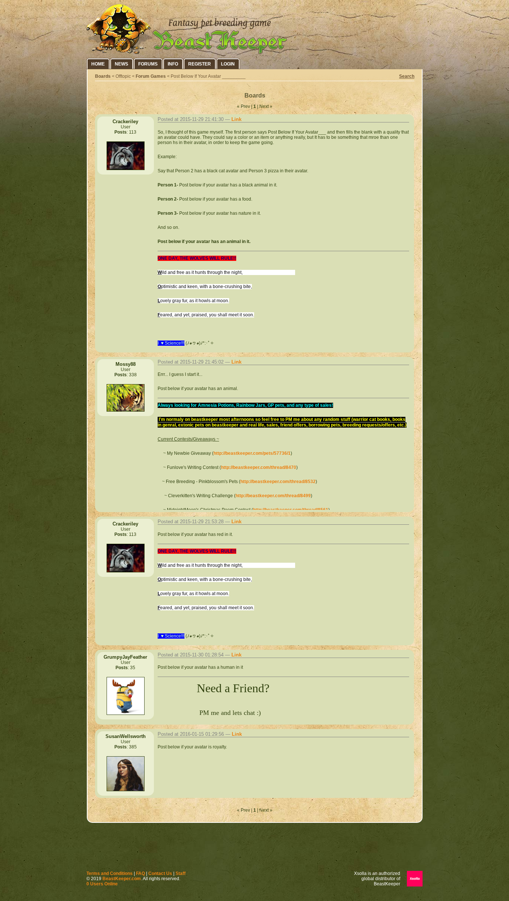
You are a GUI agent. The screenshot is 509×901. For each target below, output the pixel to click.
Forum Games (151, 76)
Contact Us (160, 873)
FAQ (140, 873)
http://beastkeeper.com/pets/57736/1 (252, 453)
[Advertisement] (254, 848)
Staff (181, 873)
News (121, 64)
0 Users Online (102, 883)
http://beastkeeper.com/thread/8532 (278, 481)
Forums (148, 64)
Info (173, 64)
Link (236, 119)
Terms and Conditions (109, 873)
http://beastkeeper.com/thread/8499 (273, 495)
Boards (103, 76)
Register (199, 64)
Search (406, 76)
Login (228, 64)
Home (98, 64)
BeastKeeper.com (121, 878)
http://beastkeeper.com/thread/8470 (258, 467)
